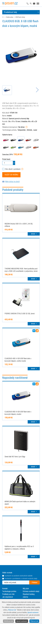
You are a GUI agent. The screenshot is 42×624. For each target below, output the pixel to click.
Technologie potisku (9, 591)
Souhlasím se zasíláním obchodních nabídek (18, 576)
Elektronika (9, 17)
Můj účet (26, 588)
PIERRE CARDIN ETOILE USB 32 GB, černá (19, 314)
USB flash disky (20, 17)
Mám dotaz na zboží (12, 181)
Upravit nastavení (21, 621)
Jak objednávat (7, 597)
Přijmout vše (34, 621)
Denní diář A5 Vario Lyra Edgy (15, 457)
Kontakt (5, 588)
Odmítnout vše (8, 621)
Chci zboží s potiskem (12, 169)
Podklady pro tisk (8, 594)
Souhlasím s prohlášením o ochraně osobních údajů (20, 578)
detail (33, 234)
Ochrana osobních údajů (31, 591)
